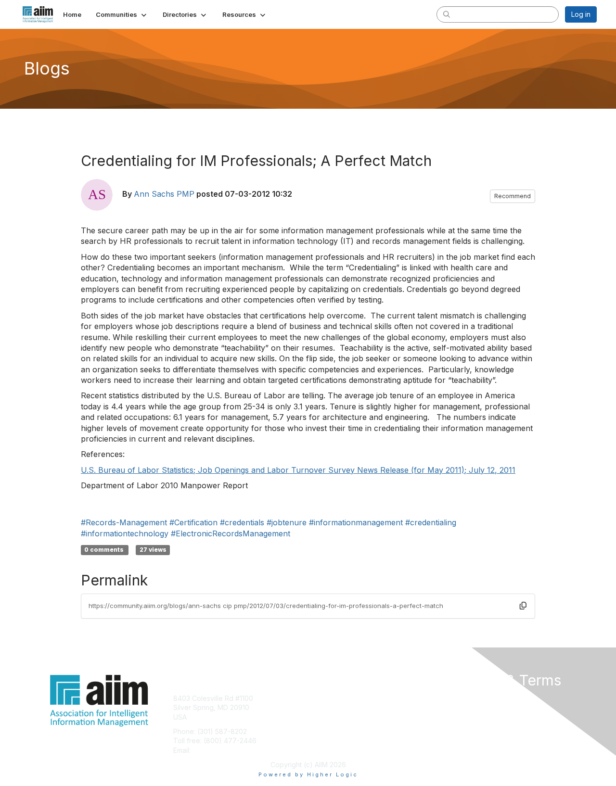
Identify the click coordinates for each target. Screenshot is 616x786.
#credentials (242, 522)
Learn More (330, 717)
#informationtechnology (124, 533)
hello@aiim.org (215, 750)
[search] (446, 14)
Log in (580, 14)
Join (318, 698)
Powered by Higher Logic (308, 774)
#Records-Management (124, 522)
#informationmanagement (356, 522)
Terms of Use (472, 707)
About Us (465, 698)
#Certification (193, 522)
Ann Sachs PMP (164, 194)
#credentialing (430, 522)
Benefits (325, 707)
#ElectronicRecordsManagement (230, 533)
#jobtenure (287, 522)
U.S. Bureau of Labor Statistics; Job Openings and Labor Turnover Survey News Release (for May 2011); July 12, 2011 (298, 470)
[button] (122, 14)
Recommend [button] (512, 196)
